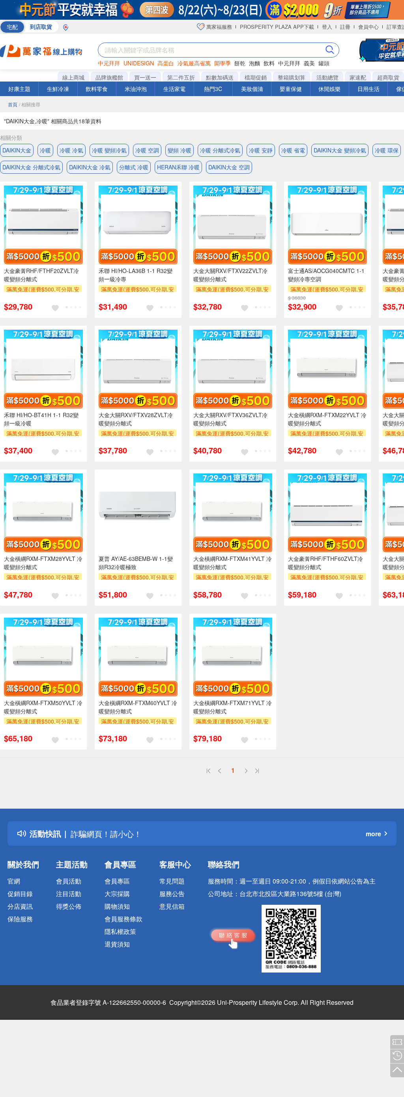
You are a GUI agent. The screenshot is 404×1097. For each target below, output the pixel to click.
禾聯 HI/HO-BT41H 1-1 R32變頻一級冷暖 (41, 419)
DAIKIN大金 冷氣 (89, 167)
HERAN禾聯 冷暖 (178, 167)
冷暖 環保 (386, 150)
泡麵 (254, 63)
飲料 (269, 63)
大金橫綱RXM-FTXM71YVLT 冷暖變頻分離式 (232, 707)
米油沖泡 (136, 89)
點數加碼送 (220, 77)
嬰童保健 (291, 89)
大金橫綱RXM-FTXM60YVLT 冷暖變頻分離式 (138, 707)
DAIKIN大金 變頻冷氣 (340, 150)
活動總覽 (327, 77)
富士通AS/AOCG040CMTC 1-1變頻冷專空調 (326, 275)
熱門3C (213, 89)
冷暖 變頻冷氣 (109, 150)
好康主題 (19, 89)
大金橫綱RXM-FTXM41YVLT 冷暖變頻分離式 (232, 563)
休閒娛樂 (329, 89)
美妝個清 (252, 89)
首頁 (12, 104)
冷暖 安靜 (261, 150)
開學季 (222, 63)
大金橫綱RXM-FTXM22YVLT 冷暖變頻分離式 (327, 419)
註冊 (345, 26)
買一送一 (145, 77)
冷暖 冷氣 (71, 150)
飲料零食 (97, 89)
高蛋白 (165, 63)
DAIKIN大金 (16, 150)
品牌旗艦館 (109, 77)
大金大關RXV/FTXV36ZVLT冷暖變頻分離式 (230, 419)
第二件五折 (181, 77)
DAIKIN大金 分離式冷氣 (31, 167)
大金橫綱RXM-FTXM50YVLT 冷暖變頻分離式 (43, 707)
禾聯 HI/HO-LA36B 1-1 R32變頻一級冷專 (135, 275)
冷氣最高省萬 (194, 63)
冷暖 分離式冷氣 (220, 150)
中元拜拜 (109, 63)
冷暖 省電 (293, 150)
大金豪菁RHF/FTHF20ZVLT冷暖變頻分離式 (41, 275)
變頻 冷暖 (179, 150)
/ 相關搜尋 (29, 104)
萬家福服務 (218, 26)
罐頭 (323, 63)
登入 (327, 26)
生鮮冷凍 (58, 89)
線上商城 (73, 77)
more (373, 833)
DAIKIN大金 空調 (229, 167)
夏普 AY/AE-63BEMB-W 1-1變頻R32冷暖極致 (136, 563)
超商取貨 (388, 77)
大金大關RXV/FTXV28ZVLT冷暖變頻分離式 (136, 419)
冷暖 (45, 150)
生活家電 (174, 89)
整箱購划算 (291, 77)
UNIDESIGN (138, 63)
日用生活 (368, 89)
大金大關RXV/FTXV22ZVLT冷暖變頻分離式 (230, 275)
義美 (309, 63)
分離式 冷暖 (133, 167)
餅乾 (239, 63)
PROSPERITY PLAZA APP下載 (277, 26)
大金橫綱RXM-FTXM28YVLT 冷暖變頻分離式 (43, 563)
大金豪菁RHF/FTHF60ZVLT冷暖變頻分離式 (325, 563)
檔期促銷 (256, 77)
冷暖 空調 (147, 150)
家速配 (358, 77)
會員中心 (368, 26)
